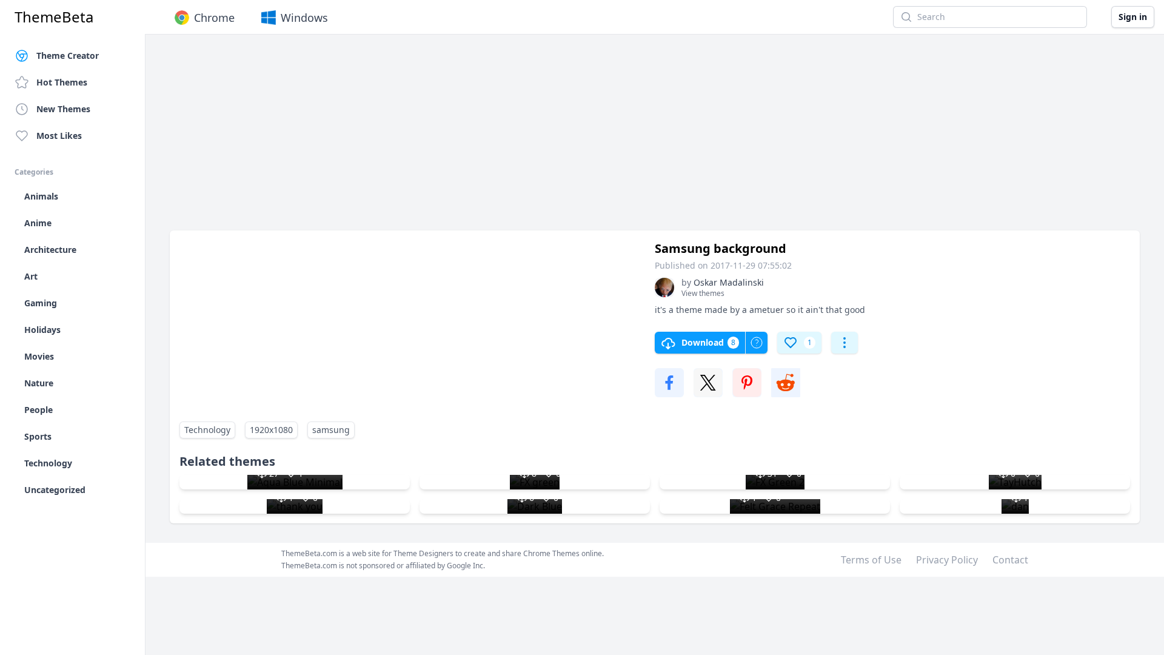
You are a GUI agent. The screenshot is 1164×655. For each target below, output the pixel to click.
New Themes (63, 109)
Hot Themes (61, 82)
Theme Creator (67, 55)
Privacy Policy (947, 559)
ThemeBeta (54, 17)
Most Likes (59, 135)
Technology (207, 429)
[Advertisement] (533, 138)
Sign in (1133, 16)
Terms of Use (871, 559)
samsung (331, 429)
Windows (304, 17)
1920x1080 (271, 429)
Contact (1010, 559)
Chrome (214, 17)
